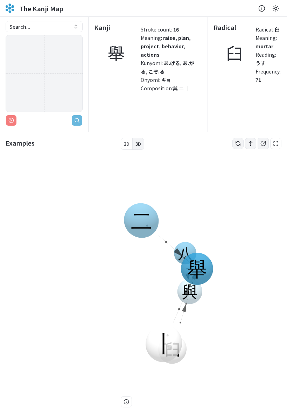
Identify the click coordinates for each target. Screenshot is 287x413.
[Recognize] (77, 120)
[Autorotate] (238, 143)
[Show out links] (263, 143)
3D (138, 143)
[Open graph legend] (126, 401)
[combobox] (44, 26)
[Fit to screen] (275, 143)
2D (127, 143)
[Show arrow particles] (250, 143)
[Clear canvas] (11, 120)
